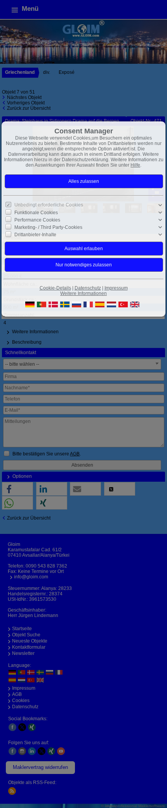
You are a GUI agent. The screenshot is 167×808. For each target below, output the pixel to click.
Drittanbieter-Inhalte (35, 234)
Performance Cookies (37, 220)
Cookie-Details (55, 288)
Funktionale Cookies (36, 212)
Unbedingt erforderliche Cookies (48, 205)
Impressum (116, 288)
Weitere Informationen (83, 293)
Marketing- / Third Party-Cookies (48, 227)
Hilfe (135, 165)
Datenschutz (88, 288)
